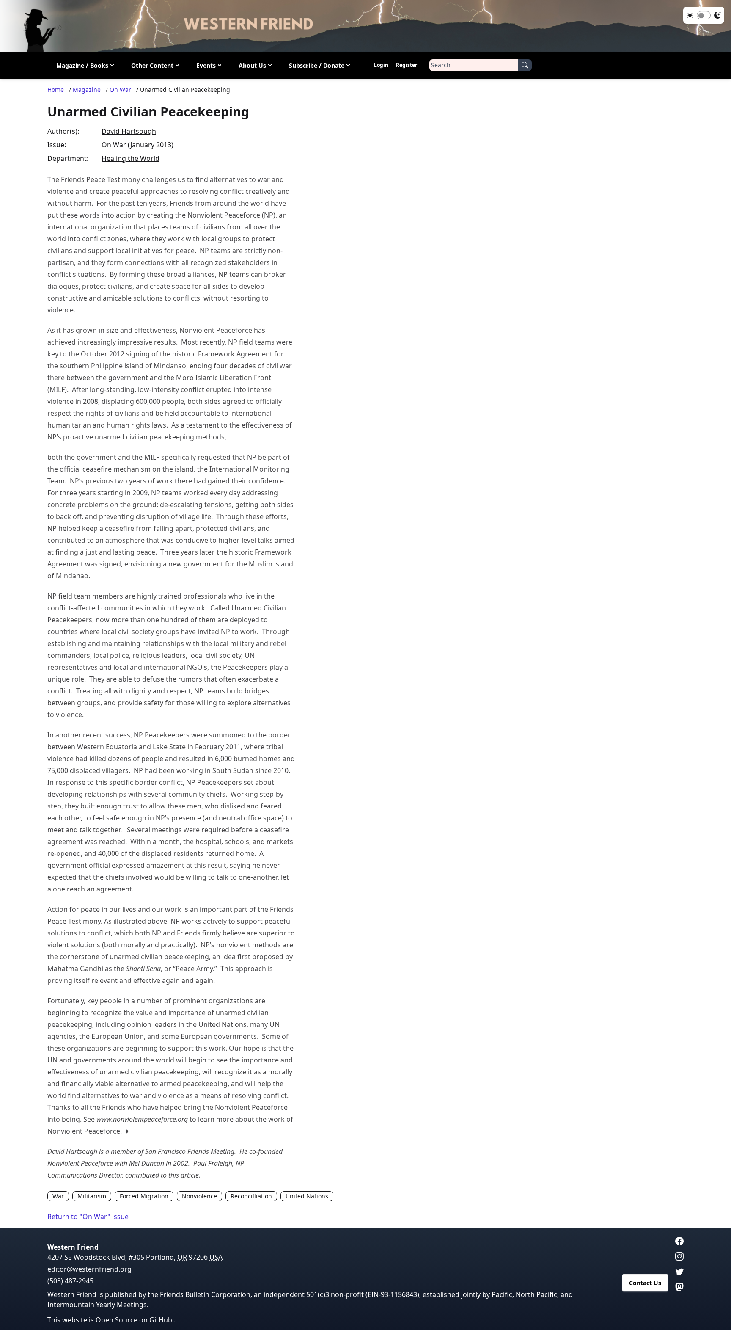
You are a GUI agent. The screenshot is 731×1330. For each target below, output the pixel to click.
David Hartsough (129, 131)
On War (120, 90)
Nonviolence (199, 1196)
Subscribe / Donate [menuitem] (316, 65)
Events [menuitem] (206, 65)
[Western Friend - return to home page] (365, 26)
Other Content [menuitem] (152, 65)
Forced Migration (144, 1196)
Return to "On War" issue (88, 1216)
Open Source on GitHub (135, 1319)
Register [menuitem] (406, 65)
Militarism (91, 1196)
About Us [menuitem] (252, 65)
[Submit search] (525, 65)
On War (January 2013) (137, 144)
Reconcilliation (251, 1196)
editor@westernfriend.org (89, 1269)
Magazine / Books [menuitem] (82, 65)
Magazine (87, 90)
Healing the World (130, 158)
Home (55, 90)
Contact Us (645, 1283)
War (58, 1196)
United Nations (307, 1196)
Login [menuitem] (381, 65)
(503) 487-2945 (70, 1281)
